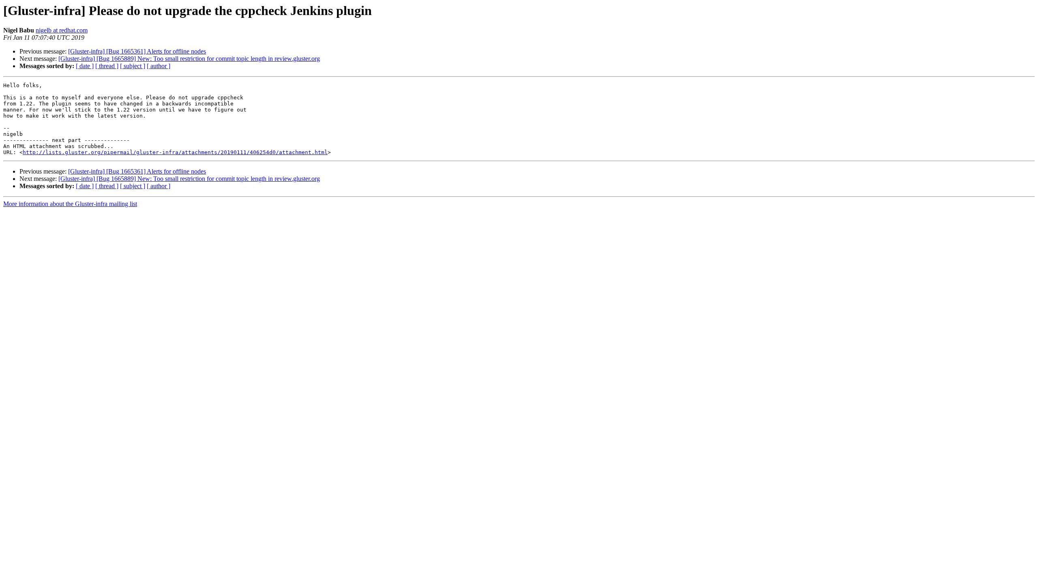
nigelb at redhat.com (62, 30)
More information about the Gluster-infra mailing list (70, 203)
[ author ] (158, 65)
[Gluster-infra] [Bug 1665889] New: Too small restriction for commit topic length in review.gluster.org (189, 58)
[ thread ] (106, 65)
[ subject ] (132, 65)
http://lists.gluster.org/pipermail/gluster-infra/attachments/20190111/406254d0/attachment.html (175, 152)
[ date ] (85, 65)
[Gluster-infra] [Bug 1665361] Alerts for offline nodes (137, 51)
